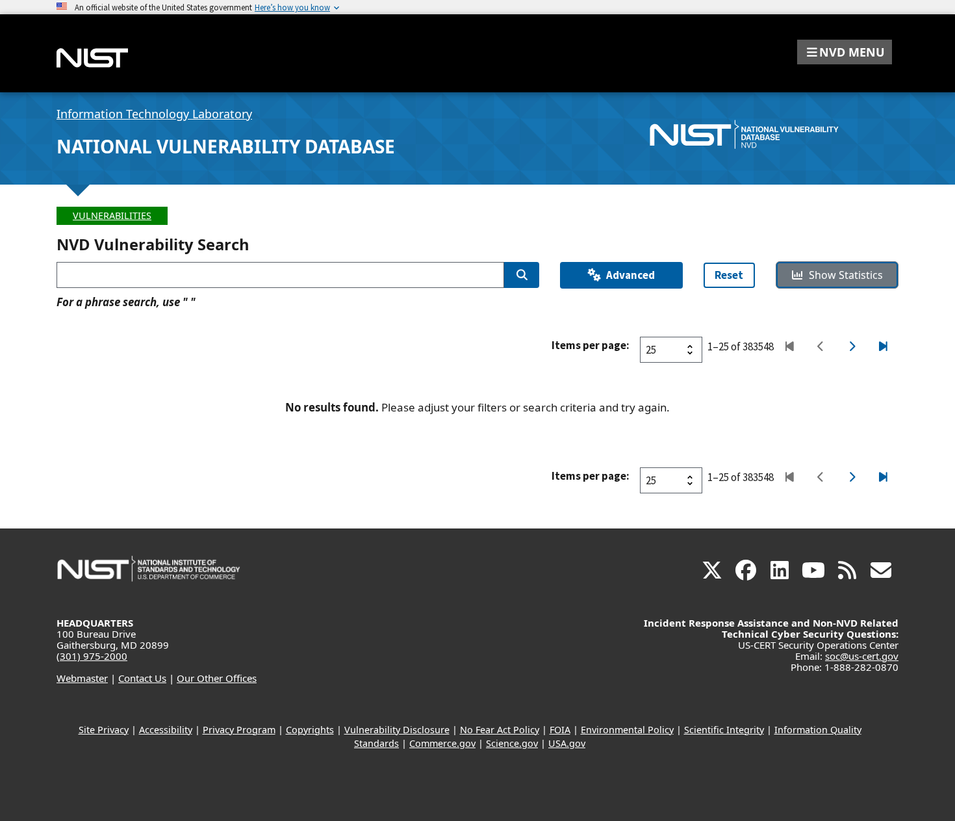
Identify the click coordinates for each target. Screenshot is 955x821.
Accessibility (165, 729)
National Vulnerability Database (226, 146)
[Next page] (851, 347)
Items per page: (591, 345)
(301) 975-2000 (92, 655)
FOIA (560, 729)
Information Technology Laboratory (154, 114)
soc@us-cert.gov (861, 655)
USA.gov (566, 743)
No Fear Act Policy (499, 729)
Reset (729, 275)
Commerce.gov (442, 743)
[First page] (789, 347)
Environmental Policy (627, 729)
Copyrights (310, 729)
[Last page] (882, 347)
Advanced (630, 275)
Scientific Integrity (724, 729)
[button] (844, 52)
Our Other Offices (217, 677)
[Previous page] (820, 347)
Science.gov (512, 743)
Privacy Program (239, 729)
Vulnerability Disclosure (397, 729)
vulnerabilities (112, 215)
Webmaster (82, 677)
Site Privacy (104, 729)
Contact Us (142, 677)
